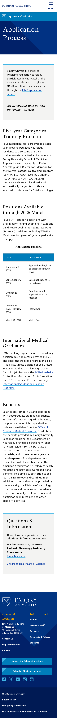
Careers (6, 650)
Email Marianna (16, 556)
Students (34, 642)
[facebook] (4, 680)
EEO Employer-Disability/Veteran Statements (24, 711)
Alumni (33, 619)
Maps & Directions (11, 644)
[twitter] (11, 680)
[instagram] (25, 680)
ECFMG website (44, 372)
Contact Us (7, 638)
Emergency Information (14, 705)
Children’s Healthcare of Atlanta (26, 563)
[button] (27, 661)
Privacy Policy (9, 699)
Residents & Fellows (40, 637)
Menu (50, 8)
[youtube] (31, 680)
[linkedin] (18, 680)
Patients (34, 631)
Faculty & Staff (37, 625)
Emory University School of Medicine (16, 6)
